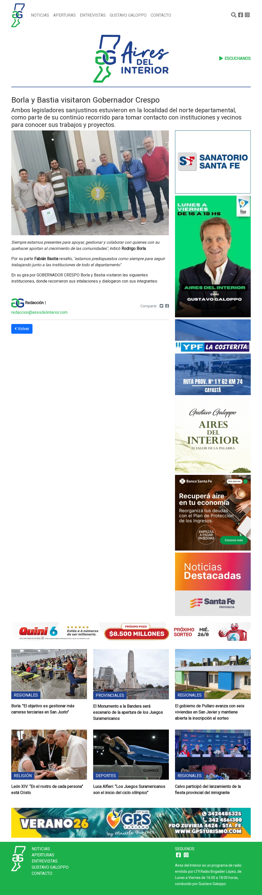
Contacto (161, 15)
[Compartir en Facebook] (167, 306)
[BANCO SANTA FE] (213, 513)
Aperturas (64, 15)
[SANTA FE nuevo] (213, 162)
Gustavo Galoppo (128, 15)
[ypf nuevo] (213, 358)
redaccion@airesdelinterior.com (39, 312)
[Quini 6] (131, 631)
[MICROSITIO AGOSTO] (213, 585)
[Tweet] (161, 306)
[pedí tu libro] (213, 435)
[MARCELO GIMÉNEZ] (131, 822)
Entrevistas (93, 15)
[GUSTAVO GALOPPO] (213, 257)
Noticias (40, 15)
